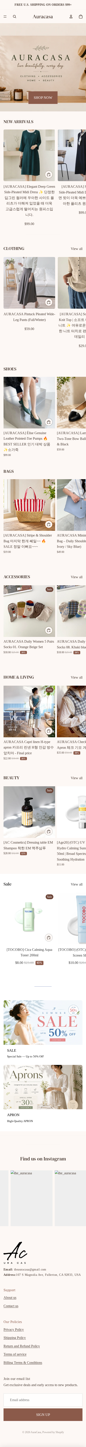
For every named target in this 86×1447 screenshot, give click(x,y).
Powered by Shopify (53, 1432)
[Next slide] (77, 178)
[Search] (14, 16)
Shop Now (43, 97)
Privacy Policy (14, 1329)
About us (10, 1297)
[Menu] (5, 16)
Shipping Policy (15, 1338)
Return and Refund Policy (22, 1346)
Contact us (11, 1306)
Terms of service (15, 1354)
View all (76, 249)
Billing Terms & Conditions (23, 1362)
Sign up (43, 1415)
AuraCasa (36, 1432)
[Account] (71, 16)
